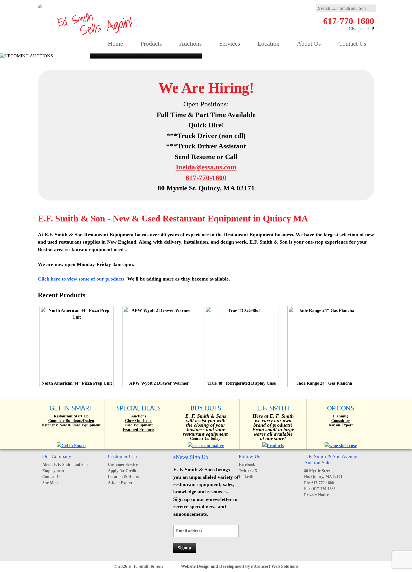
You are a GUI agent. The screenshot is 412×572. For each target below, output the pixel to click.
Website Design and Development (212, 566)
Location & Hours (123, 476)
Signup (184, 547)
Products (151, 43)
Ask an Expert (340, 425)
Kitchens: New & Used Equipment (71, 425)
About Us (309, 43)
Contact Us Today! (206, 438)
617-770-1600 (348, 21)
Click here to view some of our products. (82, 279)
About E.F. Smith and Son (65, 464)
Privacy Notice (316, 494)
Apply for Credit (122, 470)
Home (115, 43)
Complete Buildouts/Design (71, 421)
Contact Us (352, 43)
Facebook (247, 464)
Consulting (340, 421)
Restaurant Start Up (71, 416)
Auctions (190, 43)
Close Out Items (138, 421)
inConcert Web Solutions (274, 566)
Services (229, 43)
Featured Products (138, 430)
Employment (53, 470)
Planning (340, 416)
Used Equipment (138, 425)
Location (268, 43)
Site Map (50, 482)
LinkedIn (246, 476)
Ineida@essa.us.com (206, 167)
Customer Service (123, 464)
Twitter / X (248, 470)
